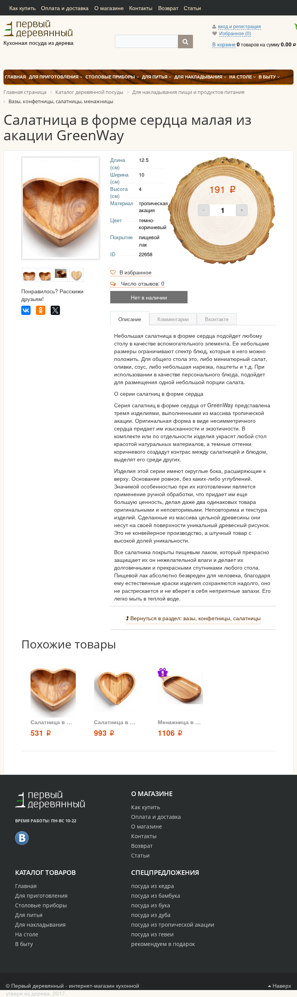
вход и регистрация (239, 26)
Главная (26, 886)
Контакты (140, 8)
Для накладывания (40, 924)
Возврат (168, 8)
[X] (55, 310)
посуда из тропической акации (172, 924)
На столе (26, 934)
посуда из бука (150, 905)
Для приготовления (41, 895)
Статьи (192, 8)
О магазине (109, 8)
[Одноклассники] (40, 310)
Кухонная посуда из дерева (47, 29)
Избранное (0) (235, 33)
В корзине (224, 45)
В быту (24, 944)
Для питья (29, 915)
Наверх (281, 985)
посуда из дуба (151, 915)
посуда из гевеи (152, 934)
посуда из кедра (152, 886)
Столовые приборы (41, 905)
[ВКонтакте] (26, 310)
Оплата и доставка (65, 8)
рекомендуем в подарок (163, 944)
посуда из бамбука (155, 895)
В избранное (135, 272)
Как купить (22, 8)
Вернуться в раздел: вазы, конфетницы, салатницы (195, 618)
